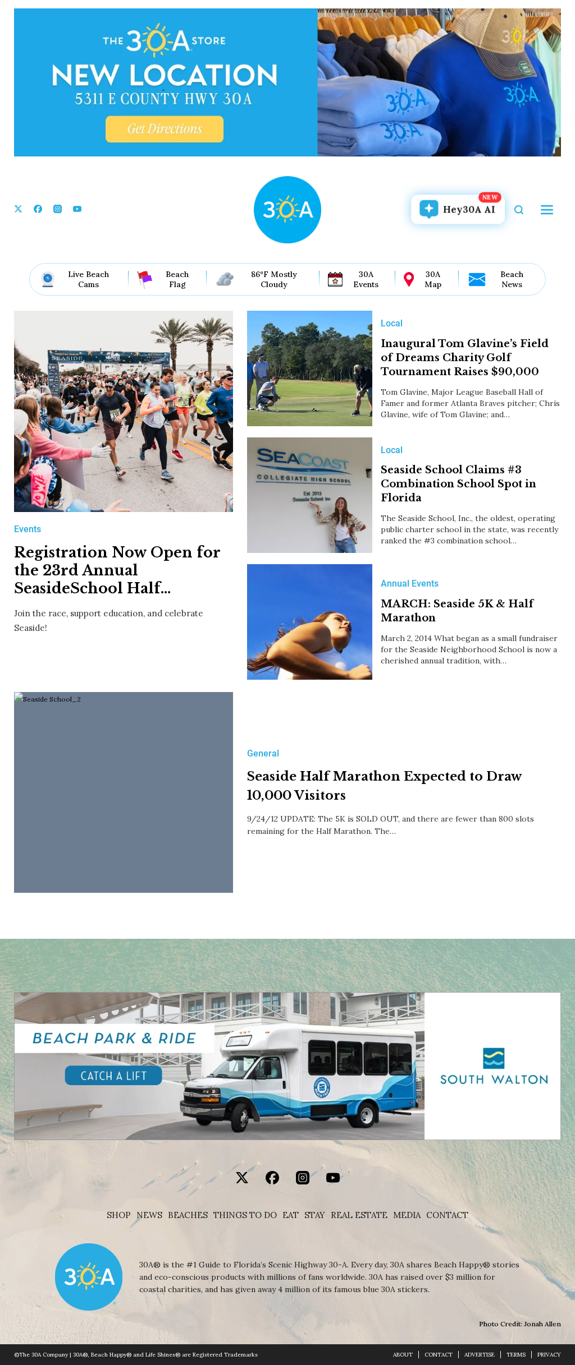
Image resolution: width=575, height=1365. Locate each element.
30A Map (433, 279)
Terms (516, 1354)
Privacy (549, 1354)
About (403, 1354)
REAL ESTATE (359, 1215)
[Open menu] (547, 210)
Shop (119, 1215)
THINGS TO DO (245, 1215)
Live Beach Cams (88, 279)
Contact (447, 1215)
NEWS (149, 1215)
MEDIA (407, 1215)
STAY (314, 1215)
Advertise (479, 1354)
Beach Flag (177, 279)
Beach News (511, 279)
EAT (290, 1215)
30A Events (365, 279)
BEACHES (188, 1215)
